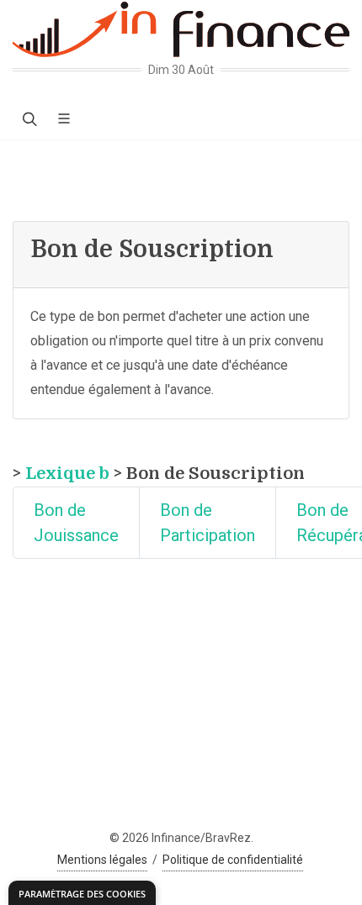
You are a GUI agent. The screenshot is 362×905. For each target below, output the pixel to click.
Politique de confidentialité (232, 859)
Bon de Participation (207, 522)
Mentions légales (102, 859)
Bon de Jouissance (76, 522)
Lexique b (67, 473)
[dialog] (82, 893)
